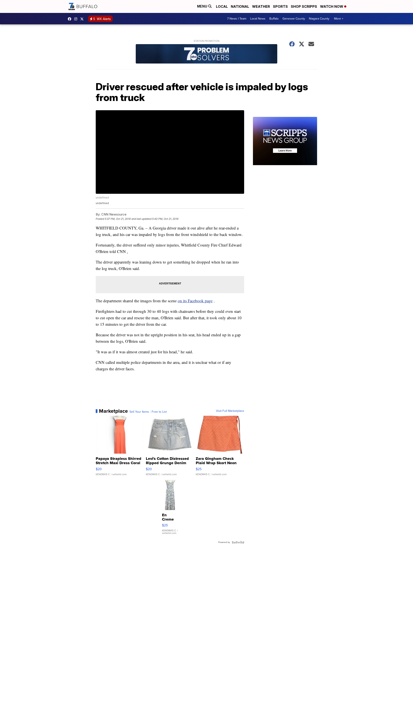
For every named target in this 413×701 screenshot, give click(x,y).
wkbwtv (70, 19)
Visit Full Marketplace (230, 411)
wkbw (76, 19)
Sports (280, 6)
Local (222, 6)
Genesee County (293, 18)
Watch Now (332, 6)
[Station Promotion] (206, 54)
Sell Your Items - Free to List (148, 411)
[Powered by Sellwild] (238, 542)
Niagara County (319, 18)
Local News (257, 18)
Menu (202, 6)
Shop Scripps (304, 6)
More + (338, 18)
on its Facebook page (195, 300)
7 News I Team (236, 18)
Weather (261, 6)
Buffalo (274, 18)
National (240, 6)
